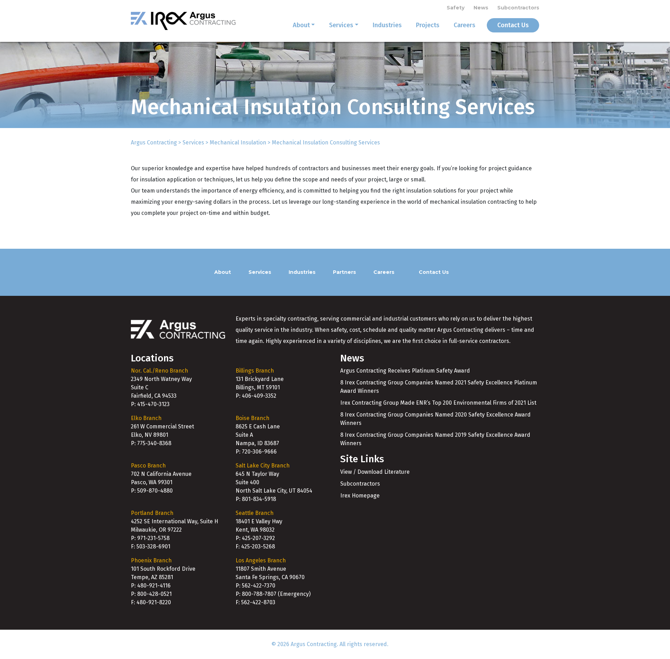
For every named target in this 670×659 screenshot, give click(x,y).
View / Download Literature (375, 472)
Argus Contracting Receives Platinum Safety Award (405, 370)
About (301, 25)
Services (341, 25)
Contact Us (513, 25)
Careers (464, 25)
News (481, 8)
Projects (427, 25)
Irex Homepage (360, 495)
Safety (455, 8)
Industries (387, 25)
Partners (344, 272)
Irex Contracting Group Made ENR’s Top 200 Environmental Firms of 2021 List (438, 402)
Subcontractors (518, 8)
